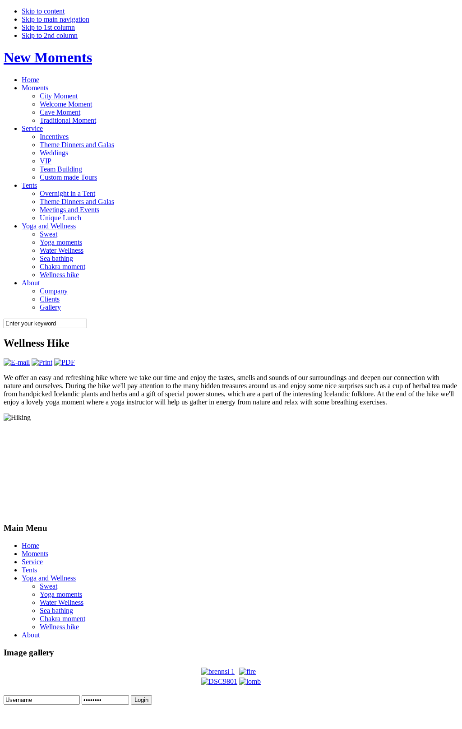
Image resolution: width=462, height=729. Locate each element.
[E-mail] (17, 362)
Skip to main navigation (55, 19)
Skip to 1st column (48, 27)
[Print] (42, 362)
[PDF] (64, 362)
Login (141, 699)
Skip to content (43, 11)
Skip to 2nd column (50, 35)
